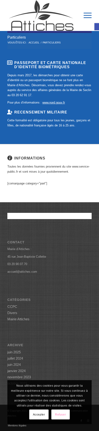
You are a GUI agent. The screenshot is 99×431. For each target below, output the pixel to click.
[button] (96, 26)
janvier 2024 (16, 371)
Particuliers (16, 37)
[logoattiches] (41, 15)
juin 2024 (14, 365)
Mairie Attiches (18, 319)
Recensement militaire (40, 112)
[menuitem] (85, 15)
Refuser (60, 414)
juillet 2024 (15, 358)
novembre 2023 (19, 377)
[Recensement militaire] (9, 112)
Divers (12, 313)
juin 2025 (14, 352)
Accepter (39, 414)
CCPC (12, 307)
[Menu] (85, 15)
